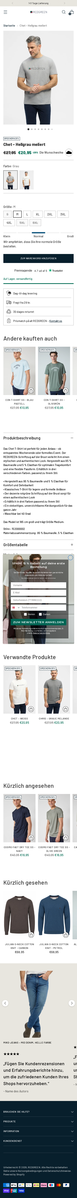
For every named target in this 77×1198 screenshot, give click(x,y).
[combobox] (15, 608)
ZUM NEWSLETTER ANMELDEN (38, 622)
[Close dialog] (70, 557)
